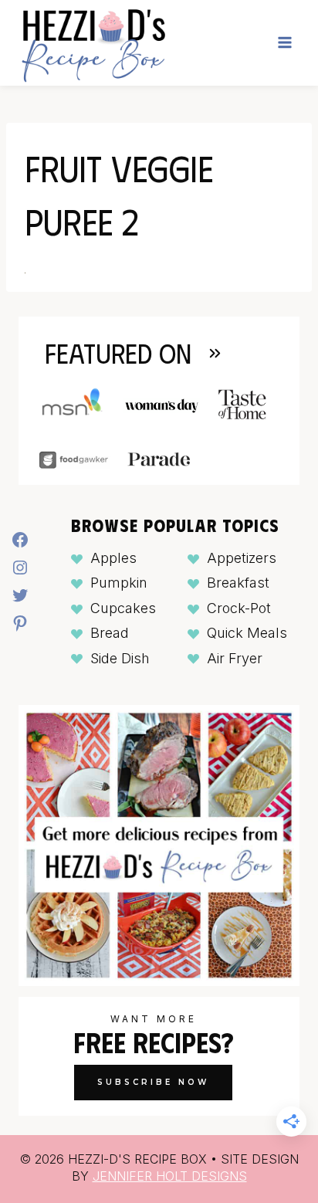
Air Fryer (234, 658)
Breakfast (238, 582)
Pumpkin (118, 582)
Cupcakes (123, 608)
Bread (109, 633)
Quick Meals (247, 633)
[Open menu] (284, 43)
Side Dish (120, 658)
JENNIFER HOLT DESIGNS (170, 1176)
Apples (113, 558)
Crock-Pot (239, 608)
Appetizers (241, 558)
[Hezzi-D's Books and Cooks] (93, 42)
